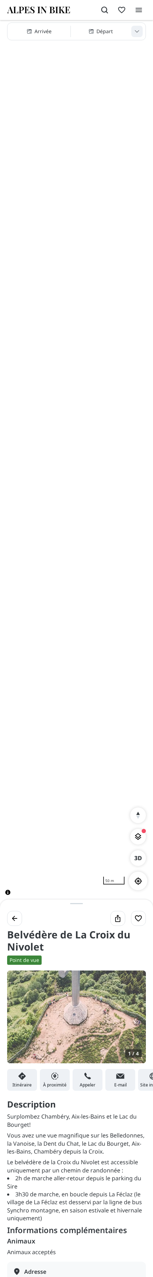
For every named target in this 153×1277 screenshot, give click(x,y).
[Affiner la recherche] (137, 31)
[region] (76, 463)
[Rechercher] (104, 10)
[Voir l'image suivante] (133, 1021)
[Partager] (117, 918)
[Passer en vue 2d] (138, 858)
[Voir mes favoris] (122, 10)
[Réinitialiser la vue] (138, 815)
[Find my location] (138, 881)
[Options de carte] (138, 837)
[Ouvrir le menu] (139, 10)
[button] (76, 31)
